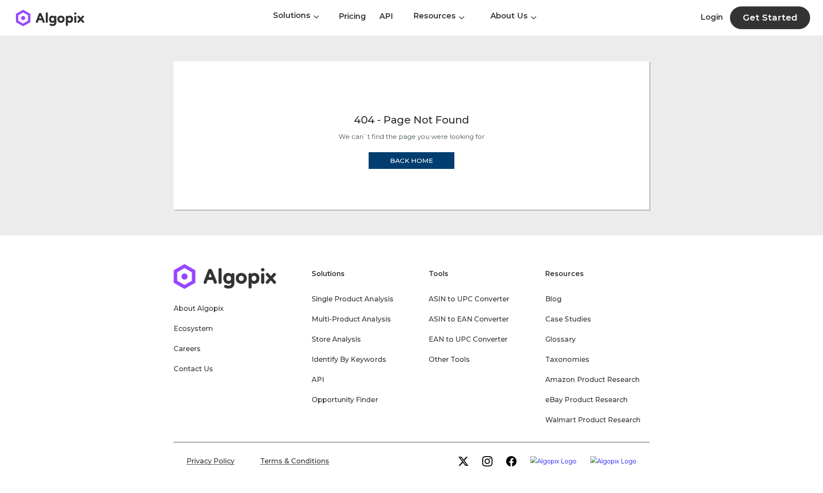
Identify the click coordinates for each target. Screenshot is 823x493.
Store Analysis (336, 339)
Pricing (352, 16)
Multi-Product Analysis (351, 319)
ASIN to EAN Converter (469, 319)
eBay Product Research (586, 400)
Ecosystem (193, 329)
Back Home (411, 160)
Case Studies (568, 319)
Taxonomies (567, 359)
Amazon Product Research (592, 380)
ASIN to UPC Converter (469, 299)
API (386, 16)
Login (711, 17)
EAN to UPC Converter (468, 339)
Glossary (560, 339)
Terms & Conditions (294, 461)
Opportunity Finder (345, 400)
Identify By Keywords (349, 359)
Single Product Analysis (352, 299)
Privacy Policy (210, 461)
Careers (187, 349)
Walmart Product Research (592, 420)
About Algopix (199, 308)
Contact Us (193, 369)
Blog (553, 299)
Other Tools (449, 359)
